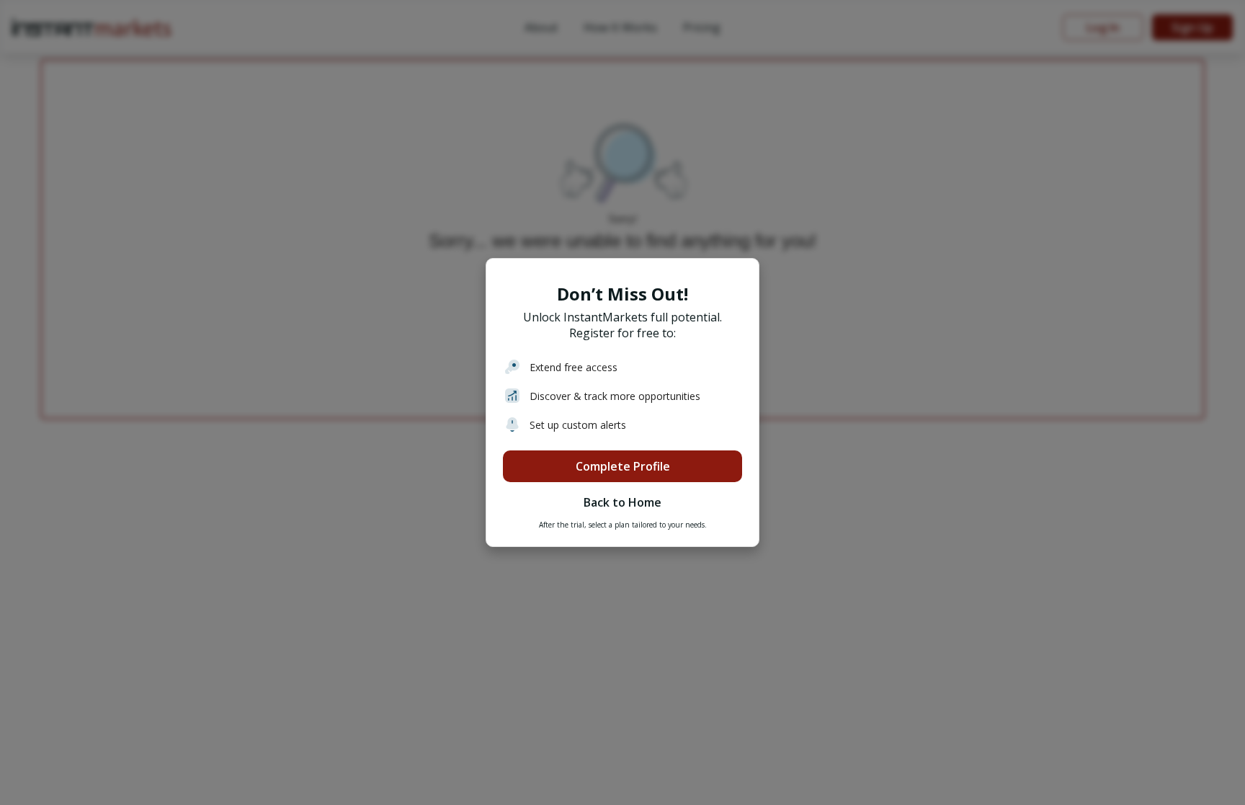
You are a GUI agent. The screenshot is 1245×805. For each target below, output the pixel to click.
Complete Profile (623, 466)
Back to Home (622, 502)
